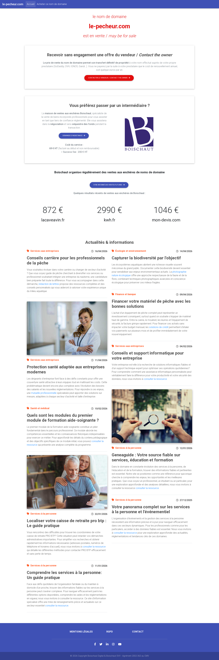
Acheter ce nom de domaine (52, 4)
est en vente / (109, 35)
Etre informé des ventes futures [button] (108, 185)
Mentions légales (81, 631)
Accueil (31, 4)
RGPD (109, 631)
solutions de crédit (158, 327)
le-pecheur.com (109, 26)
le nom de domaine (109, 16)
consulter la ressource (94, 546)
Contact (138, 631)
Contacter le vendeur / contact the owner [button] (107, 78)
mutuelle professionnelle (43, 393)
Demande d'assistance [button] (72, 136)
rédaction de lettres (49, 284)
